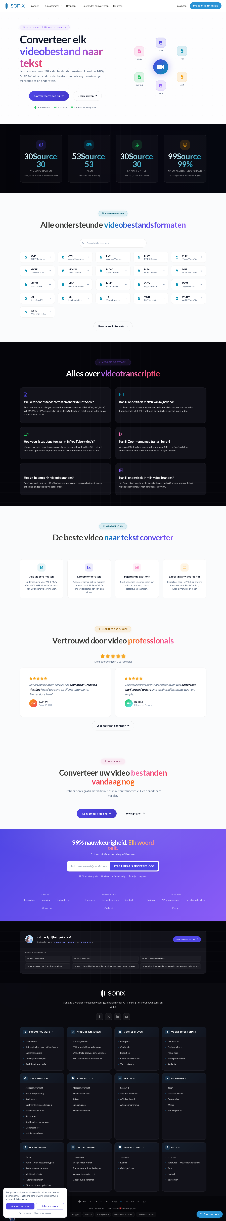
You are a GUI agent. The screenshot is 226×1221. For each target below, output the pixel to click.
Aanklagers (31, 1099)
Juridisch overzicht (34, 1087)
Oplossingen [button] (52, 5)
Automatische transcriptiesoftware (42, 1047)
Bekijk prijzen (86, 95)
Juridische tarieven (34, 1133)
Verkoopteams (127, 1064)
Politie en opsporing (35, 1093)
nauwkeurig (152, 1002)
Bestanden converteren (95, 5)
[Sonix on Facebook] (99, 1016)
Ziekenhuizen (79, 1105)
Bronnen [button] (71, 5)
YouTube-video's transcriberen (87, 1058)
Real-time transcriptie (36, 1064)
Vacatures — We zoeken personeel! (184, 1162)
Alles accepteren (20, 1206)
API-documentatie (129, 1093)
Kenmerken (31, 1041)
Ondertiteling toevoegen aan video (89, 1053)
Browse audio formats (111, 326)
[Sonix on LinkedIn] (117, 1016)
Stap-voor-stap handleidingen (87, 1168)
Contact (171, 1174)
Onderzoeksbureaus (130, 1058)
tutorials (71, 942)
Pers (170, 1168)
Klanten (123, 1162)
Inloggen (181, 5)
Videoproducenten (176, 1058)
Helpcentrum (58, 942)
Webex (171, 1105)
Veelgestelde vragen (82, 1162)
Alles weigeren (50, 1206)
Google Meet (174, 1099)
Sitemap (88, 1214)
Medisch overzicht (81, 1087)
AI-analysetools (80, 1041)
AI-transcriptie (131, 1002)
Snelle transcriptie (34, 1053)
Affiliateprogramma (129, 1105)
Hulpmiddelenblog (34, 1179)
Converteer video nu (47, 95)
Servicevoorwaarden (123, 1214)
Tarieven (117, 5)
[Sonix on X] (108, 1016)
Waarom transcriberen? (84, 1174)
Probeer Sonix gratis (205, 5)
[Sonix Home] (15, 6)
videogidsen (85, 942)
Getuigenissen (127, 1168)
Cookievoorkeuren (146, 1214)
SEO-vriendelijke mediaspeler (87, 1047)
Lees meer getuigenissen (111, 725)
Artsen (76, 1099)
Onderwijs (125, 1047)
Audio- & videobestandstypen (40, 1162)
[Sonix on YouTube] (126, 1016)
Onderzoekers (175, 1047)
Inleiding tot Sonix (34, 1174)
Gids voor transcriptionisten (39, 1185)
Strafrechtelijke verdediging (39, 1105)
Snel (143, 1002)
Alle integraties (175, 1110)
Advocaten (31, 1116)
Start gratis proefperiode (134, 866)
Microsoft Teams (175, 1093)
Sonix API (124, 1087)
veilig (113, 1006)
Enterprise (125, 1041)
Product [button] (34, 5)
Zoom (170, 1087)
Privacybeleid (103, 1214)
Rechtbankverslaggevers (37, 1122)
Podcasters (173, 1053)
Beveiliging (173, 1179)
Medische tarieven (81, 1110)
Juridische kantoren (35, 1110)
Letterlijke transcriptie (36, 1058)
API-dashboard (127, 1099)
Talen (28, 1157)
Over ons (172, 1157)
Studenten (172, 1064)
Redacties (125, 1053)
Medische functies (81, 1093)
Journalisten (173, 1041)
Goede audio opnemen (83, 1179)
